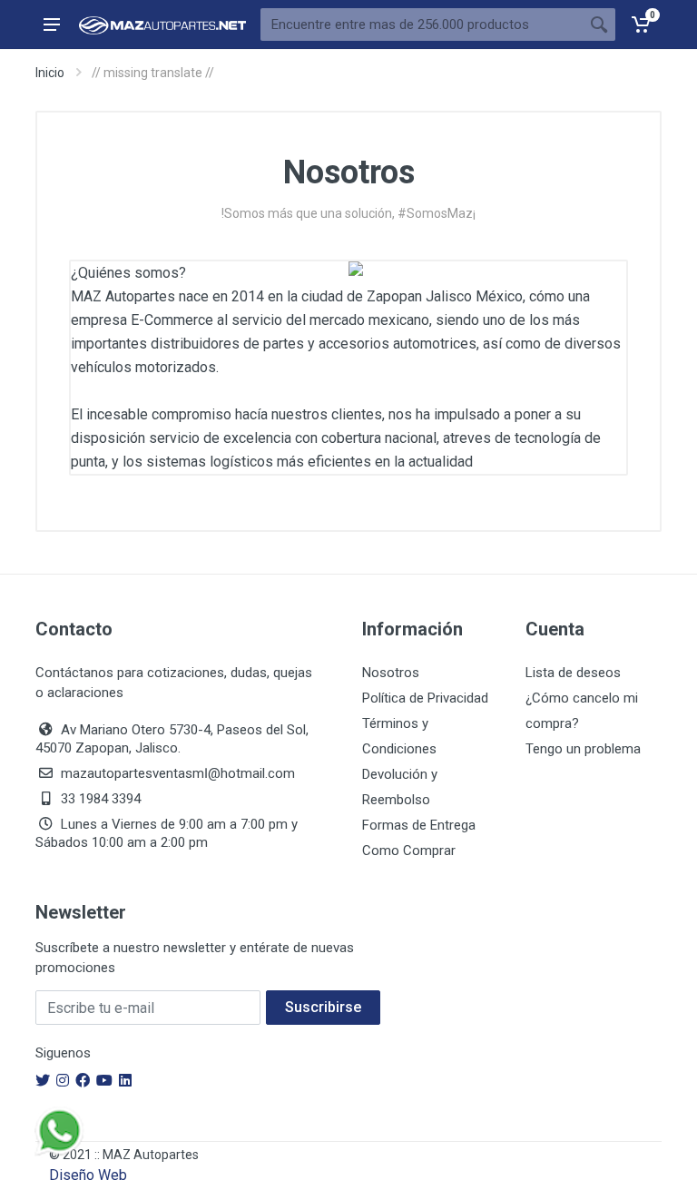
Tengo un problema (583, 749)
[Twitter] (42, 1080)
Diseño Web (88, 1175)
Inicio (49, 72)
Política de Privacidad (425, 698)
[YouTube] (104, 1080)
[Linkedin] (125, 1080)
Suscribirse (323, 1007)
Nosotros (390, 672)
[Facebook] (82, 1080)
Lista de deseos (573, 672)
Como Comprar (409, 850)
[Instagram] (62, 1080)
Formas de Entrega (419, 825)
